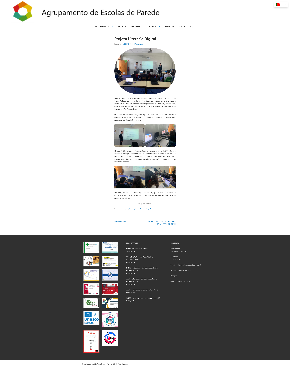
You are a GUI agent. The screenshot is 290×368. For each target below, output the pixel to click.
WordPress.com (124, 364)
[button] (191, 26)
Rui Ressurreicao (138, 44)
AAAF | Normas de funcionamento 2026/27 (142, 290)
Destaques (124, 209)
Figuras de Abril (120, 221)
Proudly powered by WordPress (93, 364)
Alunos (152, 26)
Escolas (122, 26)
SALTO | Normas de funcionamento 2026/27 (143, 298)
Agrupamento (102, 26)
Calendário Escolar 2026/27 (137, 248)
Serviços (135, 26)
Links (182, 26)
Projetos (169, 26)
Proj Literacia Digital (144, 209)
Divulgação (133, 209)
